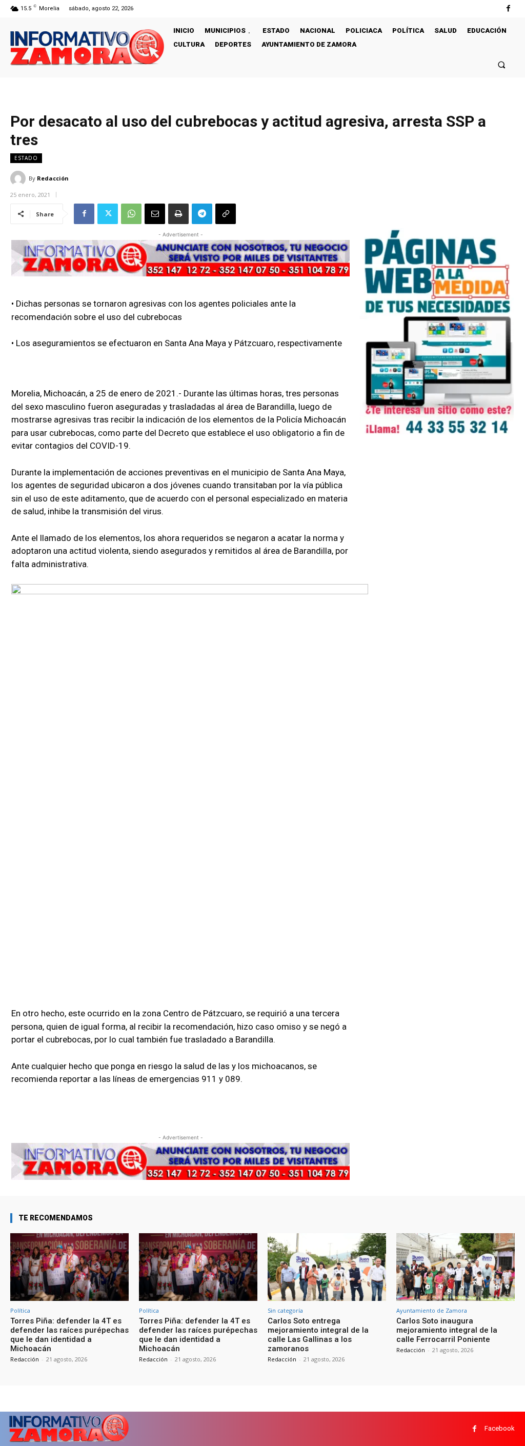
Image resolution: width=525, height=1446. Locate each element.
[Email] (155, 214)
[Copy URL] (225, 214)
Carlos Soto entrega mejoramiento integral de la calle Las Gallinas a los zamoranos (318, 1334)
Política (20, 1310)
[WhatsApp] (131, 214)
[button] (502, 64)
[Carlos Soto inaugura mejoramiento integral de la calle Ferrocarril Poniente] (455, 1267)
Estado (26, 158)
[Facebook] (508, 8)
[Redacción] (19, 178)
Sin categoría (285, 1310)
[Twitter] (107, 214)
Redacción (53, 178)
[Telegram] (202, 214)
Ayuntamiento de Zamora (431, 1310)
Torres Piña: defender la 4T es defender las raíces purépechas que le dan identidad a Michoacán (69, 1334)
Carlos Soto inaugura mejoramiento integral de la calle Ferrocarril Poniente (446, 1330)
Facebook (499, 1428)
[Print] (178, 214)
